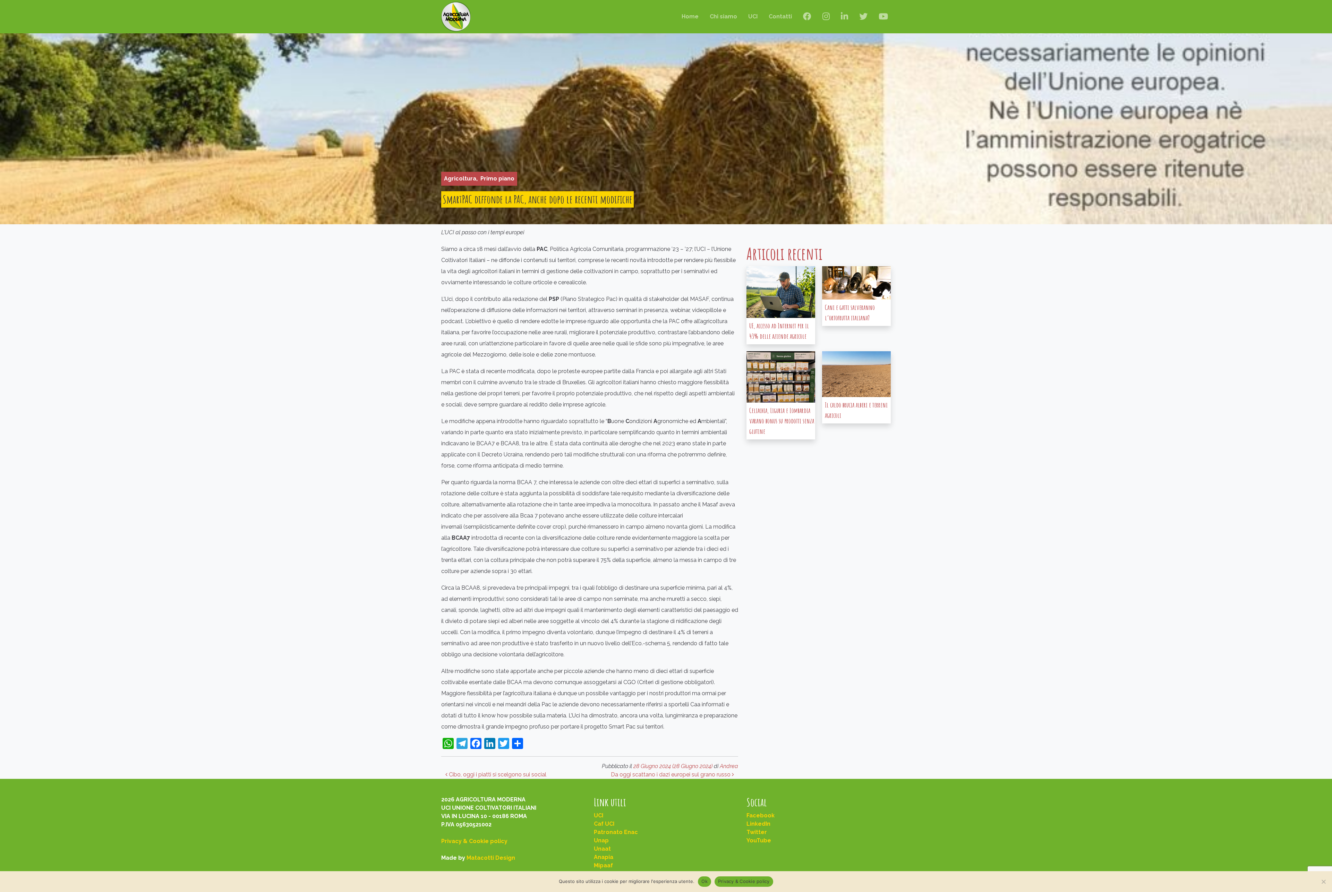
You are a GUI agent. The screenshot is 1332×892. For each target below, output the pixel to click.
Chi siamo (723, 16)
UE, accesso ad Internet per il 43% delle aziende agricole (779, 330)
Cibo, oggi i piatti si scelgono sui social (496, 774)
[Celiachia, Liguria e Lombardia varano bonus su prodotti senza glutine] (780, 377)
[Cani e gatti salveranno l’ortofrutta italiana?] (856, 283)
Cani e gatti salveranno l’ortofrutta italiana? (850, 312)
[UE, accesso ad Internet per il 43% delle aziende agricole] (780, 292)
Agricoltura (460, 178)
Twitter (756, 832)
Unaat (602, 848)
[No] (1323, 881)
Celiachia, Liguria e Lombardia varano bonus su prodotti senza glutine (781, 421)
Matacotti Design (491, 858)
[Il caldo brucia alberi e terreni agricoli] (856, 374)
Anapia (603, 857)
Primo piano (497, 178)
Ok (704, 881)
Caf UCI (604, 824)
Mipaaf (603, 865)
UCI (753, 16)
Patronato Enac (616, 832)
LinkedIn (758, 824)
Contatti (780, 16)
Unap (601, 840)
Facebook (760, 815)
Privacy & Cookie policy (474, 841)
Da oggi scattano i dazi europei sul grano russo (671, 774)
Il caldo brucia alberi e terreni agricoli (856, 410)
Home (690, 16)
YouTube (758, 840)
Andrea (729, 766)
